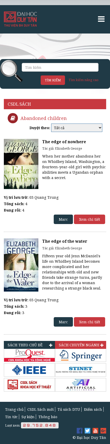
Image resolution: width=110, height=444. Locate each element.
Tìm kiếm (53, 80)
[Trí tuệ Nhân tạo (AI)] (80, 384)
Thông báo (47, 416)
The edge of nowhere (64, 142)
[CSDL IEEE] (29, 369)
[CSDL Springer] (80, 355)
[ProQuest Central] (29, 355)
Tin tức (11, 416)
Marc (63, 219)
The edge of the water (64, 241)
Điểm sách (93, 409)
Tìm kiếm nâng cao (83, 79)
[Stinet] (80, 369)
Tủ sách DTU (69, 409)
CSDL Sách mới (40, 409)
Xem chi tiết (89, 219)
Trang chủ (14, 409)
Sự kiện (28, 416)
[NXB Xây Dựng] (29, 384)
